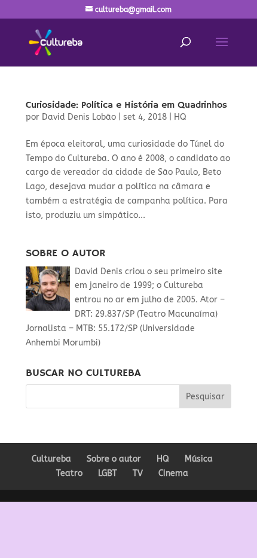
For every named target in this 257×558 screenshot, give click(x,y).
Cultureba (51, 459)
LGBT (107, 473)
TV (138, 473)
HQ (180, 117)
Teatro (69, 473)
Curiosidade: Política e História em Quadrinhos (126, 105)
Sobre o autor (114, 459)
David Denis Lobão (79, 117)
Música (199, 459)
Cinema (173, 473)
